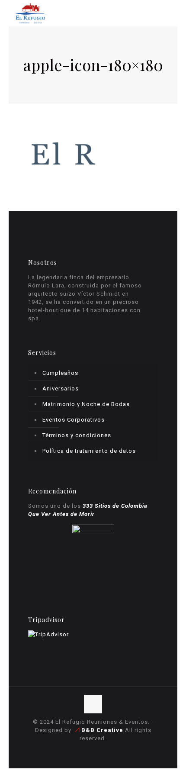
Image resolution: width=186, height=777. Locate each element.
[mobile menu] (165, 13)
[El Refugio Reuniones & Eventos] (30, 13)
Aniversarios (60, 388)
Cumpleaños (60, 373)
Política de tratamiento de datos (89, 451)
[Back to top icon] (93, 704)
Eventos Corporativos (73, 419)
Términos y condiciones (76, 435)
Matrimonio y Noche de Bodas (86, 404)
